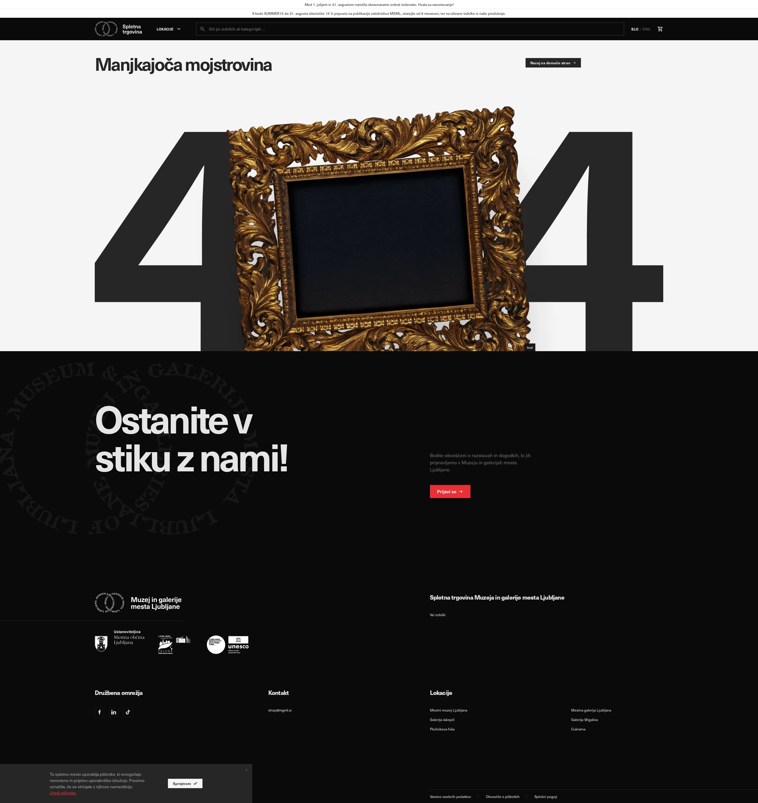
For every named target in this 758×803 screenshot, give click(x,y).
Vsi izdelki (438, 614)
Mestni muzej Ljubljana (448, 710)
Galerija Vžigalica (584, 719)
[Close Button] (246, 770)
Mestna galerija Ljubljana (591, 710)
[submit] (202, 29)
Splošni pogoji (545, 796)
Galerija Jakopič (442, 719)
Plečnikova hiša (442, 729)
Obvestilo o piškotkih (503, 796)
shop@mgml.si (280, 710)
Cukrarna (578, 729)
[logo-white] (138, 603)
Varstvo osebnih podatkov (450, 796)
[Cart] (660, 29)
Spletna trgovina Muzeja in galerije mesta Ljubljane (497, 597)
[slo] (172, 642)
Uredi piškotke (63, 793)
